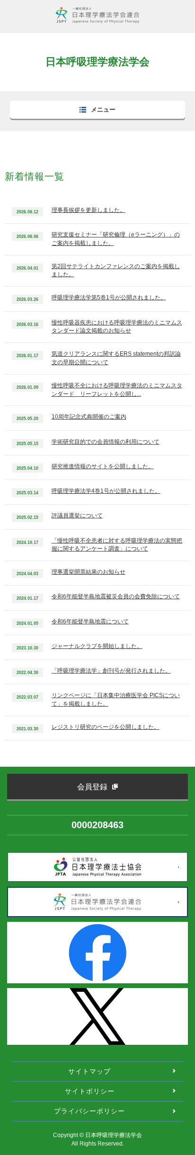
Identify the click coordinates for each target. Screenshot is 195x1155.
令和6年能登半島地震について (90, 621)
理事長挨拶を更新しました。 (88, 210)
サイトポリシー (90, 1091)
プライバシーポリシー (89, 1111)
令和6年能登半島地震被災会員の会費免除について (116, 596)
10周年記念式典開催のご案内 (89, 416)
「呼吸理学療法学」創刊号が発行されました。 (111, 670)
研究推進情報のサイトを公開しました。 (103, 466)
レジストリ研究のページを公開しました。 (106, 727)
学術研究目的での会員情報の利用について (106, 441)
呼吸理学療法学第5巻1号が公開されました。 (109, 297)
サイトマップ (89, 1071)
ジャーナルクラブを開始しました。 (97, 646)
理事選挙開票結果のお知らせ (88, 572)
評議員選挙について (77, 515)
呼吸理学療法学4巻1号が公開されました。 (106, 491)
